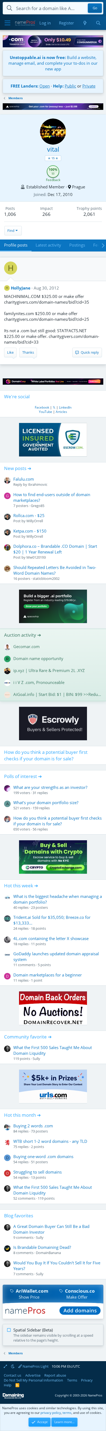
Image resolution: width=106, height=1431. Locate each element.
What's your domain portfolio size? (45, 802)
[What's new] (84, 23)
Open (44, 86)
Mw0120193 (36, 557)
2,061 (89, 214)
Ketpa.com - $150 (29, 531)
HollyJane (20, 288)
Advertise (32, 1375)
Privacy (87, 1380)
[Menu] (7, 23)
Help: (58, 86)
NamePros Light (35, 1366)
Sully (36, 1058)
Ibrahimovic (37, 484)
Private (88, 86)
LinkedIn (65, 407)
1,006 (10, 214)
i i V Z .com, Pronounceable (38, 682)
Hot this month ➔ (22, 1115)
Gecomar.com (26, 646)
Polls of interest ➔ (23, 776)
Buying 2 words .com (33, 1125)
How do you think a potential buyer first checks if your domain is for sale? (46, 755)
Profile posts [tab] (15, 245)
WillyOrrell (34, 520)
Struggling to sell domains (37, 1172)
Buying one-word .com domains (43, 1156)
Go (95, 8)
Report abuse (55, 1375)
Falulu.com (23, 479)
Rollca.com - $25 (29, 515)
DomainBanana (48, 1252)
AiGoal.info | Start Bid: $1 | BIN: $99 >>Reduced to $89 (57, 694)
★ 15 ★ (53, 158)
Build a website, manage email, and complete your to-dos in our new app (53, 63)
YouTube (45, 411)
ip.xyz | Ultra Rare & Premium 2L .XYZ (49, 670)
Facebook (42, 407)
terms (67, 1412)
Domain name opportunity (38, 658)
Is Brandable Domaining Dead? (42, 1247)
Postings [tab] (77, 245)
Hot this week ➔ (21, 885)
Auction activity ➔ (22, 635)
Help (7, 1385)
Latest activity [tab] (48, 245)
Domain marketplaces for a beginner (47, 975)
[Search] (98, 23)
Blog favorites (18, 1215)
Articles (61, 411)
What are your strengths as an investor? (50, 787)
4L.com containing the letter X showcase (51, 938)
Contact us (12, 1375)
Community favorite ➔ (28, 1037)
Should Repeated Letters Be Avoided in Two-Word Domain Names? (54, 570)
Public (70, 86)
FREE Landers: (24, 86)
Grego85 (37, 505)
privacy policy (50, 1412)
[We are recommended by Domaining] (13, 1397)
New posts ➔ (17, 468)
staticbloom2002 (46, 578)
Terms (72, 1380)
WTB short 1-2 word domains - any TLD (50, 1141)
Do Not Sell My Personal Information (33, 1380)
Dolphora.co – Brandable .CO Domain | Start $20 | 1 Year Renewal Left (55, 549)
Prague (78, 186)
